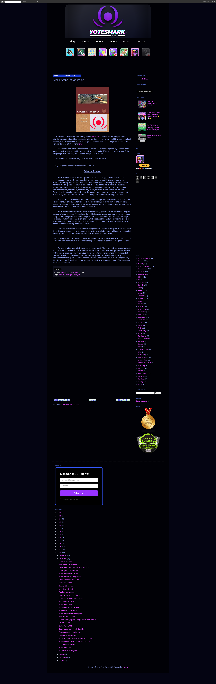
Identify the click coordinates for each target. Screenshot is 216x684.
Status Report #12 (65, 604)
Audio (140, 333)
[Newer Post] (61, 400)
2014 (60, 550)
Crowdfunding (143, 349)
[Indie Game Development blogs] (148, 432)
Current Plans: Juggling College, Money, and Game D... (78, 620)
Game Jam (141, 376)
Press (140, 347)
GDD (66, 275)
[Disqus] (92, 310)
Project (77, 275)
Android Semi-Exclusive (67, 617)
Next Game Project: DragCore (69, 595)
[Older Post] (123, 400)
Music (140, 384)
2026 (60, 513)
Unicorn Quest (143, 360)
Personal (141, 271)
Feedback (141, 379)
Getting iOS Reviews (66, 586)
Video (140, 293)
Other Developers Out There (69, 580)
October (62, 654)
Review (140, 371)
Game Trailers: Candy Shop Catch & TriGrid (74, 567)
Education (61, 275)
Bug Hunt (141, 355)
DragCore (141, 314)
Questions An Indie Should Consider (71, 629)
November (63, 559)
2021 (60, 528)
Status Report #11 (65, 626)
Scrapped (141, 296)
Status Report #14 (65, 561)
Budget (140, 344)
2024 (60, 519)
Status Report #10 (65, 647)
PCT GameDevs (143, 339)
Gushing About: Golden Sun (69, 570)
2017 (60, 540)
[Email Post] (82, 272)
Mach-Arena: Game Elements (69, 607)
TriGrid (140, 328)
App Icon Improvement (67, 592)
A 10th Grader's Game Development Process (74, 641)
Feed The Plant (143, 373)
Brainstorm (142, 312)
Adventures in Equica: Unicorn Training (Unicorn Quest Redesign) (153, 126)
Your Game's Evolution (66, 589)
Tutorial (140, 322)
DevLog (140, 261)
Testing (140, 382)
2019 (60, 534)
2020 (60, 531)
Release (140, 290)
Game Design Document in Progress (71, 598)
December (63, 555)
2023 (60, 522)
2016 (60, 544)
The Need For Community (68, 610)
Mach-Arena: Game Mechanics (69, 632)
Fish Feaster (142, 336)
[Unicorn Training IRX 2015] (148, 453)
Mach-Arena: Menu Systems (68, 574)
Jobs (139, 352)
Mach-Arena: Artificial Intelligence (70, 614)
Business (141, 306)
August (62, 660)
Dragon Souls (142, 357)
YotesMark (144, 79)
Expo (140, 301)
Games (85, 41)
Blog (72, 41)
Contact (142, 41)
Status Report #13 (65, 583)
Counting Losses (64, 623)
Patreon (141, 341)
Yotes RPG (141, 317)
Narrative (141, 368)
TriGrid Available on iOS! (67, 601)
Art (139, 279)
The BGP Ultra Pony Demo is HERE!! (152, 103)
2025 (60, 516)
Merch (113, 41)
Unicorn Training (144, 266)
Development (142, 269)
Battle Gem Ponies (144, 258)
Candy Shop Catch (144, 363)
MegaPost (71, 275)
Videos (99, 41)
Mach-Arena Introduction (67, 635)
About (127, 41)
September (63, 657)
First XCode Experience (67, 644)
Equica (140, 263)
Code (140, 288)
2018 (60, 537)
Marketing (141, 365)
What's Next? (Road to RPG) (69, 564)
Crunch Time (142, 309)
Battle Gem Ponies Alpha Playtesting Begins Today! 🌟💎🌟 (153, 115)
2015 (60, 547)
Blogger (125, 667)
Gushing (141, 325)
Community (142, 331)
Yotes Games (142, 274)
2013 (60, 553)
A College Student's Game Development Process (75, 638)
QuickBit (141, 285)
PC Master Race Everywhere (68, 650)
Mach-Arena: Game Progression (70, 577)
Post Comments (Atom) (71, 404)
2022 (60, 525)
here (80, 144)
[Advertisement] (108, 65)
